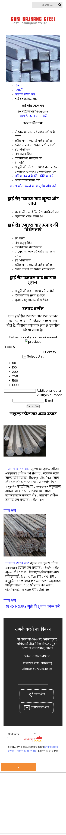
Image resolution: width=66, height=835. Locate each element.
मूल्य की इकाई (24, 212)
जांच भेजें (51, 186)
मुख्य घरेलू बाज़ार (25, 300)
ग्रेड (16, 260)
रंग (16, 238)
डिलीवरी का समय (25, 295)
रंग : (43, 482)
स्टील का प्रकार (24, 265)
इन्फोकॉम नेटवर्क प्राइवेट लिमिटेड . (22, 750)
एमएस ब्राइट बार (17, 469)
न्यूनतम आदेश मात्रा (27, 216)
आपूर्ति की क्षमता (24, 291)
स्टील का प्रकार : (38, 473)
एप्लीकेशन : (32, 486)
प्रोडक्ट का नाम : (28, 493)
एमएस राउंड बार (17, 563)
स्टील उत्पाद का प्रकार (28, 269)
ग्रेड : (40, 495)
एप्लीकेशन (21, 247)
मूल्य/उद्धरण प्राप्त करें (33, 116)
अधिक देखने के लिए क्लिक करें (34, 176)
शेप (17, 243)
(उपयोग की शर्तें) (51, 747)
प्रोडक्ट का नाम (24, 252)
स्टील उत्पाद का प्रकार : (31, 497)
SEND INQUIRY (16, 606)
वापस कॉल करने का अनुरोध (27, 186)
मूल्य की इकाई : (28, 478)
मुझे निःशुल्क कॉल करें (43, 606)
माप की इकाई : (32, 480)
